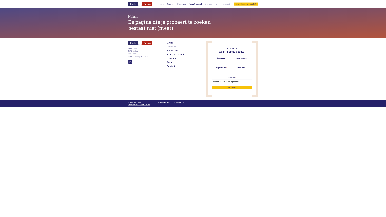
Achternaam (241, 58)
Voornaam (221, 58)
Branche (232, 77)
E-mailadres (242, 68)
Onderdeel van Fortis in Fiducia (139, 105)
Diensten (170, 4)
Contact (226, 4)
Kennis (218, 4)
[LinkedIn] (130, 62)
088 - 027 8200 (134, 54)
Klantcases (181, 4)
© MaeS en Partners (135, 102)
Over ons (208, 4)
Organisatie (221, 68)
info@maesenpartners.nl (138, 56)
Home (161, 4)
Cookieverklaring (178, 102)
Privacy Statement (163, 102)
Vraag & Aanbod (195, 4)
